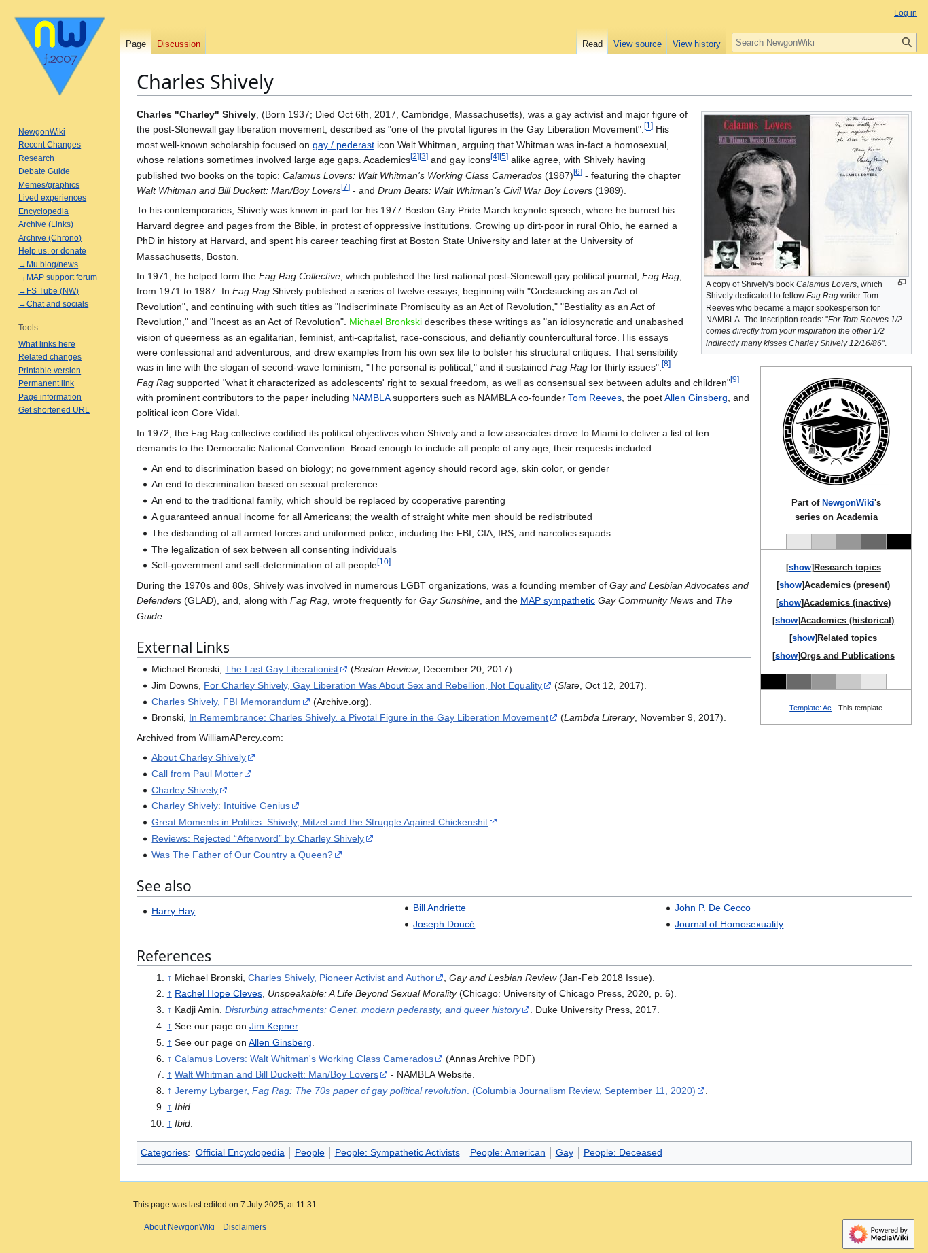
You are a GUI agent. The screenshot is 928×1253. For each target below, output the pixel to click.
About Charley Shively (198, 757)
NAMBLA (371, 397)
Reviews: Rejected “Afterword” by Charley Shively (257, 838)
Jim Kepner (273, 1025)
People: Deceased (623, 1152)
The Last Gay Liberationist (281, 669)
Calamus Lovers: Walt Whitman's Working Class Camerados (304, 1058)
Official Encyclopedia (240, 1152)
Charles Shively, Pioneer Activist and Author (341, 977)
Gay (564, 1152)
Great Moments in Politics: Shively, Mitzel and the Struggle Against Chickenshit (319, 822)
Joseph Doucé (444, 924)
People (310, 1152)
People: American (508, 1152)
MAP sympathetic (557, 600)
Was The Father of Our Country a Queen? (242, 854)
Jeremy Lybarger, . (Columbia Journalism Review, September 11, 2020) (435, 1090)
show (800, 567)
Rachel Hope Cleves (218, 993)
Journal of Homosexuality (729, 924)
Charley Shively (184, 790)
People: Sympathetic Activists (397, 1152)
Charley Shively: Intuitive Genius (220, 805)
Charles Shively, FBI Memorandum (226, 701)
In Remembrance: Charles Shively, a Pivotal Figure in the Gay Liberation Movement (368, 717)
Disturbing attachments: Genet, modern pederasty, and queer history (372, 1009)
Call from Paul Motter (197, 773)
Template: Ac (810, 708)
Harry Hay (173, 911)
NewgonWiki (848, 503)
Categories (164, 1152)
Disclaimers (244, 1227)
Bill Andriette (439, 907)
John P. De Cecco (713, 907)
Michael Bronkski (385, 321)
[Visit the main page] (59, 54)
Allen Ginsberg (696, 397)
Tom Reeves (595, 397)
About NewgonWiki (179, 1227)
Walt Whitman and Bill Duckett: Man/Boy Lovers (276, 1074)
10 (384, 561)
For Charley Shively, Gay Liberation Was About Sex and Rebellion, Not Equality (373, 685)
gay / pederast (343, 144)
